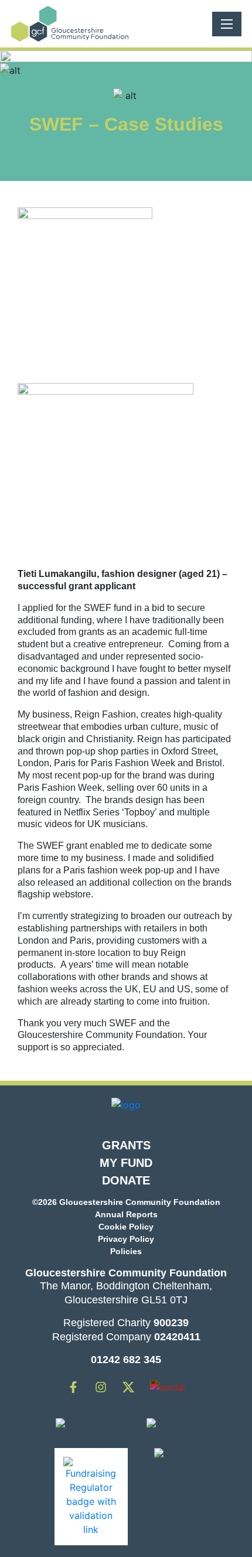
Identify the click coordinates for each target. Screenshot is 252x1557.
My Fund (126, 1162)
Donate (126, 1180)
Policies (126, 1251)
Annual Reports (126, 1214)
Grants (126, 1145)
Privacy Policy (126, 1239)
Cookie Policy (126, 1226)
